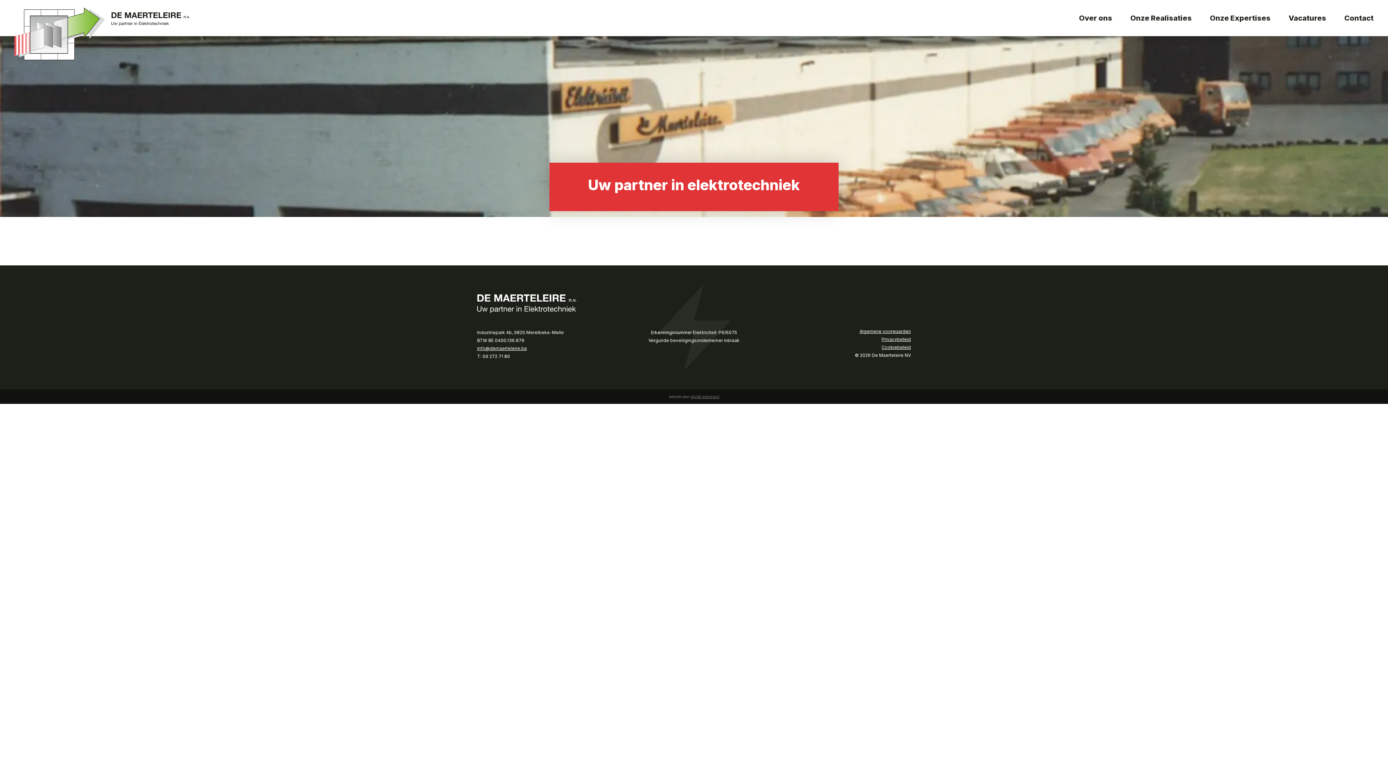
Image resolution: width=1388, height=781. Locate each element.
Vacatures (1307, 18)
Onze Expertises (1240, 18)
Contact (1359, 18)
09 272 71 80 (496, 356)
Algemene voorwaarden (885, 331)
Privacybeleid (896, 339)
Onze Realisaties (1161, 18)
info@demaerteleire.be (502, 348)
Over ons (1095, 18)
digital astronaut (705, 396)
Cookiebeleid (896, 347)
